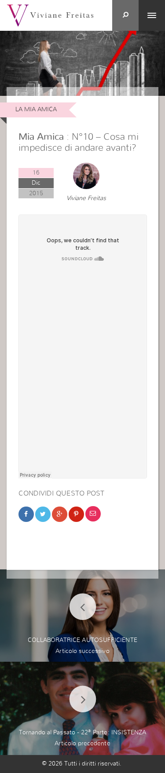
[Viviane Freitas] (50, 15)
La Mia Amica (36, 109)
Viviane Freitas (86, 198)
